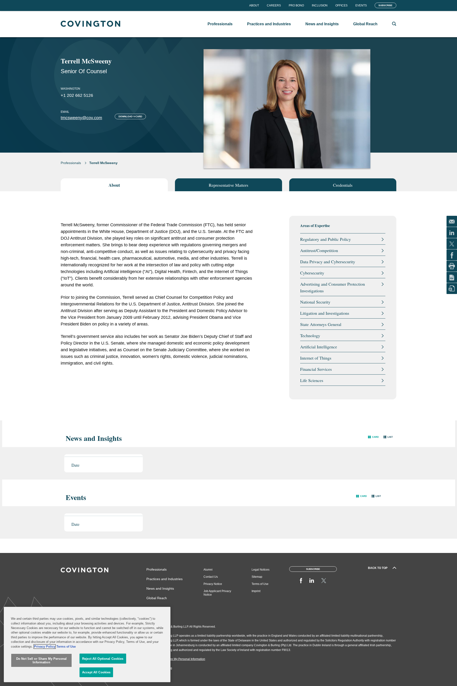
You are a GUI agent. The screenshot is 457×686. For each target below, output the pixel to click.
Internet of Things (315, 358)
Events (361, 5)
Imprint (256, 591)
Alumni (208, 569)
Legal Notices (260, 569)
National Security (315, 302)
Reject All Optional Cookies (103, 658)
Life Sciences (311, 380)
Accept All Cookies (96, 672)
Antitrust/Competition (319, 250)
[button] (373, 436)
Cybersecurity (312, 273)
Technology (310, 335)
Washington (70, 88)
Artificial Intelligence (318, 347)
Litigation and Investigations (324, 313)
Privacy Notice (213, 584)
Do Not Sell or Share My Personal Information (41, 660)
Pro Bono (296, 5)
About (254, 5)
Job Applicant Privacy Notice (217, 592)
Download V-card (130, 116)
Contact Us (211, 576)
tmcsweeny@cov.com (81, 117)
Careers (274, 5)
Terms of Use (260, 584)
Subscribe (385, 5)
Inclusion (320, 5)
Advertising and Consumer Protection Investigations (332, 287)
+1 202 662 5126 (77, 95)
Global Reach (156, 598)
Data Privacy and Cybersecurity (327, 261)
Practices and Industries (164, 579)
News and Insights (160, 588)
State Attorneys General (320, 324)
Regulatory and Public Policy (325, 239)
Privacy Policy (44, 646)
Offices (341, 5)
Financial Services (316, 369)
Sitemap (257, 576)
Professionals (71, 163)
